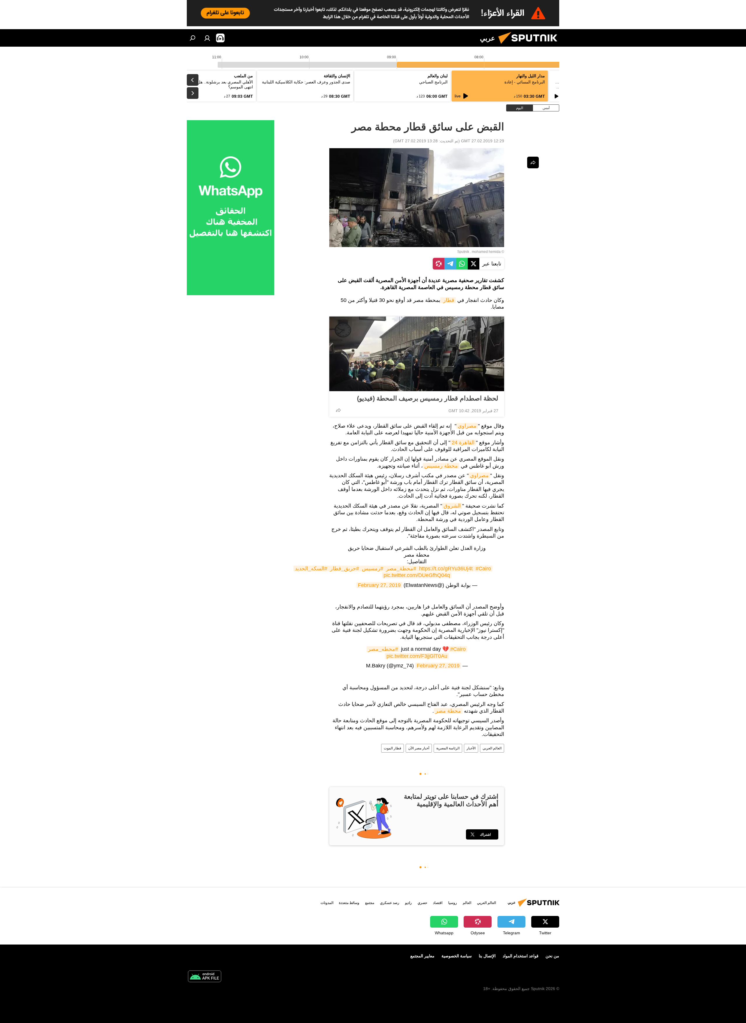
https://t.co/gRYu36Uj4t (446, 568)
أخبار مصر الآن (418, 748)
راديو (408, 903)
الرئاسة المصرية (448, 748)
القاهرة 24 (463, 442)
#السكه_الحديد (311, 568)
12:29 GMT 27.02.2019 (482, 141)
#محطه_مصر (383, 649)
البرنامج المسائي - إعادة (524, 82)
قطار (448, 300)
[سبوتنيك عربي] (530, 45)
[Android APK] (204, 977)
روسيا (452, 903)
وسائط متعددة (349, 903)
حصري (422, 903)
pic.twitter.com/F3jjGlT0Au (416, 656)
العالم (467, 903)
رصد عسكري (389, 903)
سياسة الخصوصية (456, 956)
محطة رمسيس (441, 466)
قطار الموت (392, 748)
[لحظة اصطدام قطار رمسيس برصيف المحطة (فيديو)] (416, 353)
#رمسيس (372, 568)
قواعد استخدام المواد (521, 956)
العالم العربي (492, 748)
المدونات (327, 903)
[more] (338, 410)
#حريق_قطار (344, 568)
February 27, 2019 (379, 585)
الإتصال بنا (487, 956)
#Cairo (483, 568)
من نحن (552, 956)
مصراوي (467, 426)
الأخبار (471, 748)
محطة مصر (448, 711)
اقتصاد (437, 903)
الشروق (452, 506)
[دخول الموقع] (207, 38)
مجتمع (369, 903)
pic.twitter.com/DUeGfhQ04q (416, 575)
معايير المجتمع (422, 956)
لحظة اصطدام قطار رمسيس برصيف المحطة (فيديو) (427, 398)
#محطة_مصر (401, 568)
